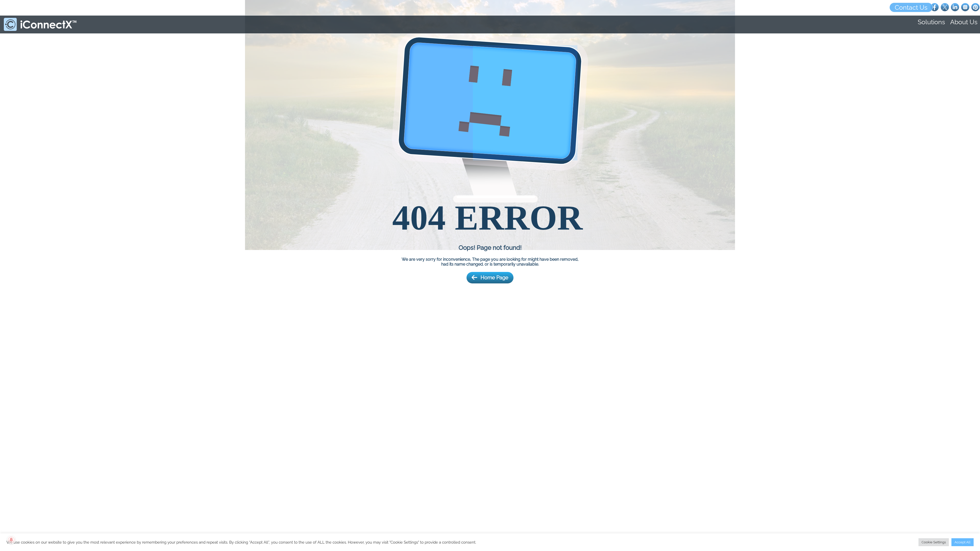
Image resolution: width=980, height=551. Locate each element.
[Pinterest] (975, 6)
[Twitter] (944, 6)
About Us (963, 22)
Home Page (494, 277)
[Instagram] (965, 6)
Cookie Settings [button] (934, 542)
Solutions (931, 22)
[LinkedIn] (955, 6)
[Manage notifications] (11, 540)
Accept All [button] (962, 542)
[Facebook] (934, 6)
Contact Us (911, 7)
